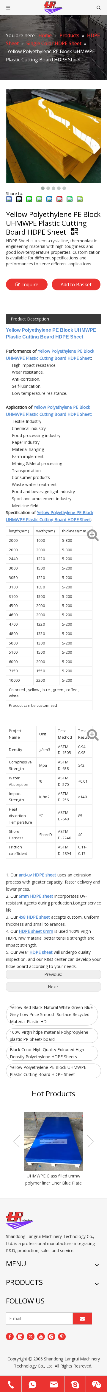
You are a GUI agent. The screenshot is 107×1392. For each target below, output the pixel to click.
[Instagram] (51, 1336)
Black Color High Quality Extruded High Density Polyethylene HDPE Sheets (47, 1053)
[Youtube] (41, 1336)
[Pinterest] (62, 1336)
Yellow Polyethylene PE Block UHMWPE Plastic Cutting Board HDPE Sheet (48, 1070)
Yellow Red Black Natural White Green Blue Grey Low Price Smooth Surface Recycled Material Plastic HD (51, 1014)
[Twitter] (30, 1336)
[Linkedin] (20, 1336)
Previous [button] (16, 1141)
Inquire (30, 284)
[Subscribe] (82, 1318)
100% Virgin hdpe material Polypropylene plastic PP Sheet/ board (49, 1035)
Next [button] (90, 1141)
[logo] (19, 1220)
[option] (53, 1149)
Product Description (30, 319)
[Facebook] (10, 1336)
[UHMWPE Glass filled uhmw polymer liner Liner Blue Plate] (53, 1141)
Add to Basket (76, 284)
